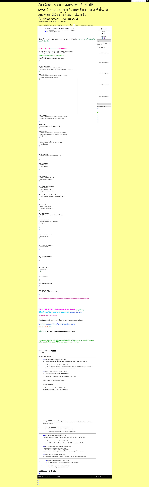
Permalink (44, 359)
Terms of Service (107, 476)
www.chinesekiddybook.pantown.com (61, 331)
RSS (39, 473)
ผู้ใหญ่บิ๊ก (49, 476)
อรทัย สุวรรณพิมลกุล (53, 446)
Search (147, 1)
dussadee (51, 435)
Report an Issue (99, 476)
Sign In (129, 1)
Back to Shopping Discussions (53, 31)
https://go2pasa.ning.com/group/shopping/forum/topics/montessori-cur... (61, 320)
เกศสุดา (50, 454)
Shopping (73, 30)
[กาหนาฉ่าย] (41, 31)
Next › (54, 470)
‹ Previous (41, 470)
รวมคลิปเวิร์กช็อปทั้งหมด (102, 47)
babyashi (51, 359)
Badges (93, 476)
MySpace (42, 350)
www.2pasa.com (51, 9)
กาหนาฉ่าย (51, 30)
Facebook (48, 350)
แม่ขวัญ (50, 420)
